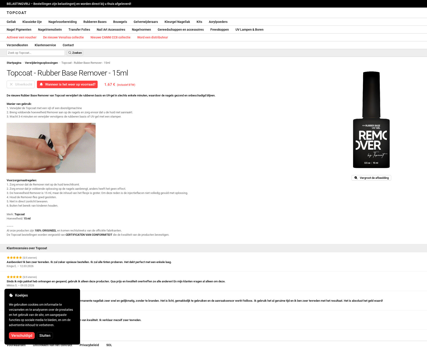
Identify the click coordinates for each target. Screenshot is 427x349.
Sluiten (44, 335)
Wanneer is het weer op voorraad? (69, 84)
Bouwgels (120, 22)
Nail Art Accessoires (111, 29)
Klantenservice (45, 45)
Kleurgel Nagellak (177, 22)
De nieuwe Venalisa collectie (63, 37)
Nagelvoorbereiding (62, 22)
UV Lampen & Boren (250, 29)
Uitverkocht (22, 84)
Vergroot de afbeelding (373, 177)
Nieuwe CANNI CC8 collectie (111, 37)
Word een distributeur (152, 37)
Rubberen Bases (95, 22)
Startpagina (14, 62)
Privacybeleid (89, 345)
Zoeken (77, 52)
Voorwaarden (16, 345)
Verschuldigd (21, 335)
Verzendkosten (17, 45)
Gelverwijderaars (146, 22)
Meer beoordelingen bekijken (26, 333)
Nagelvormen (141, 29)
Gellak (11, 22)
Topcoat (17, 12)
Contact (68, 45)
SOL (109, 345)
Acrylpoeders (218, 22)
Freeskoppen (219, 29)
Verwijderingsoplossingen (41, 62)
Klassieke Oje (32, 22)
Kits (199, 22)
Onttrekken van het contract (52, 345)
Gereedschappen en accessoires (181, 29)
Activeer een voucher (21, 37)
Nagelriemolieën (50, 29)
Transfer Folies (79, 29)
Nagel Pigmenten (19, 29)
